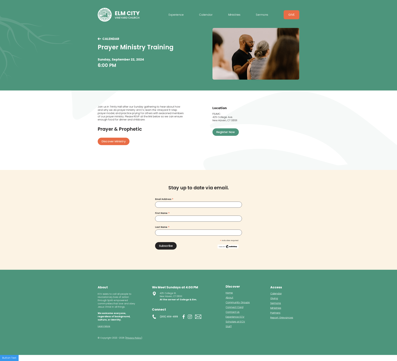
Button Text (9, 358)
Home (229, 293)
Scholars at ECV (235, 321)
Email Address (164, 199)
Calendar (276, 293)
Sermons (275, 303)
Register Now (225, 132)
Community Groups (238, 302)
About (229, 297)
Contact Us (233, 312)
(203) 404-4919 (169, 317)
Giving (274, 298)
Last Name (162, 227)
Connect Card (234, 307)
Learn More (104, 326)
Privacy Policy (133, 337)
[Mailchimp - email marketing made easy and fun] (228, 246)
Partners (275, 313)
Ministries (275, 308)
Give (291, 15)
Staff (229, 326)
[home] (119, 15)
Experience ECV (235, 317)
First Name (162, 213)
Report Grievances (281, 317)
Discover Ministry (114, 141)
